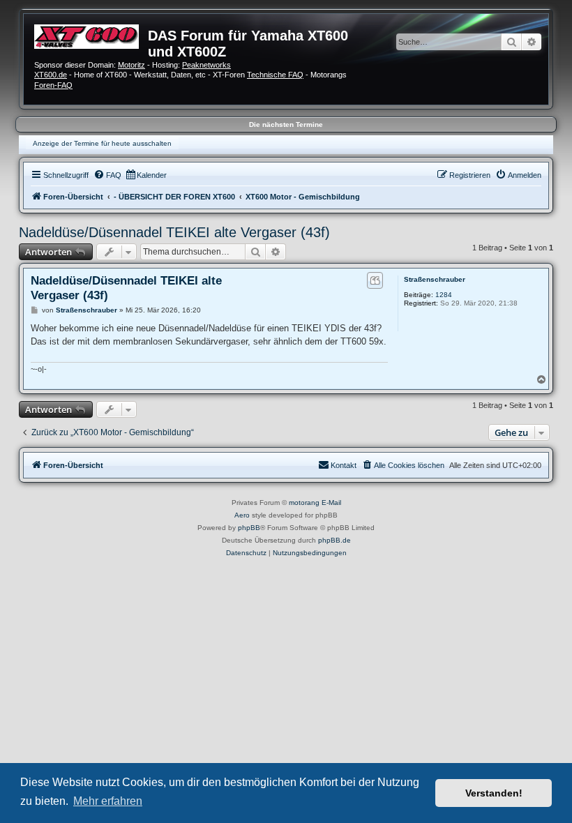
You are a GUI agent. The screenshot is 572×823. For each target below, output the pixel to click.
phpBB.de (334, 540)
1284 (443, 295)
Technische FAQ (275, 74)
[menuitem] (107, 175)
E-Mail (331, 502)
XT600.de (50, 74)
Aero (242, 515)
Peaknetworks (206, 65)
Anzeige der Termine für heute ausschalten (102, 143)
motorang (304, 502)
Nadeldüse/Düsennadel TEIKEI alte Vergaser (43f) (174, 232)
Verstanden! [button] (493, 793)
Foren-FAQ (53, 85)
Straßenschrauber (434, 279)
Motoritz (131, 65)
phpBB (249, 527)
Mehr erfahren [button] (107, 801)
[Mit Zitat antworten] (375, 280)
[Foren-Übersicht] (91, 34)
